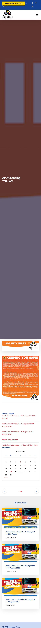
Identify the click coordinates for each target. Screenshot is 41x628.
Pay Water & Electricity (15, 3)
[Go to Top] (37, 624)
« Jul (5, 478)
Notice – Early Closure (10, 440)
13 (25, 465)
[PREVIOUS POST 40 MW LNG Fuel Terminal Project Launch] (4, 491)
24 (11, 472)
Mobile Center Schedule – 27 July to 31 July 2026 (20, 445)
